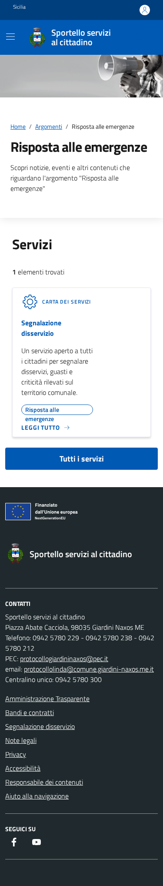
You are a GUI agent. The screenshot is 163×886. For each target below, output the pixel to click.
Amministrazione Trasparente (47, 698)
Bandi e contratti (29, 712)
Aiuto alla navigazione (37, 796)
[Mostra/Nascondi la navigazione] (10, 36)
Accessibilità (22, 768)
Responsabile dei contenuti (44, 782)
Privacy (15, 754)
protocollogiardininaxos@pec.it (64, 658)
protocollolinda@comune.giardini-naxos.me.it (89, 669)
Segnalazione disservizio (41, 328)
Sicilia (19, 7)
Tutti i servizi (82, 459)
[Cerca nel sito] (139, 37)
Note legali (21, 740)
